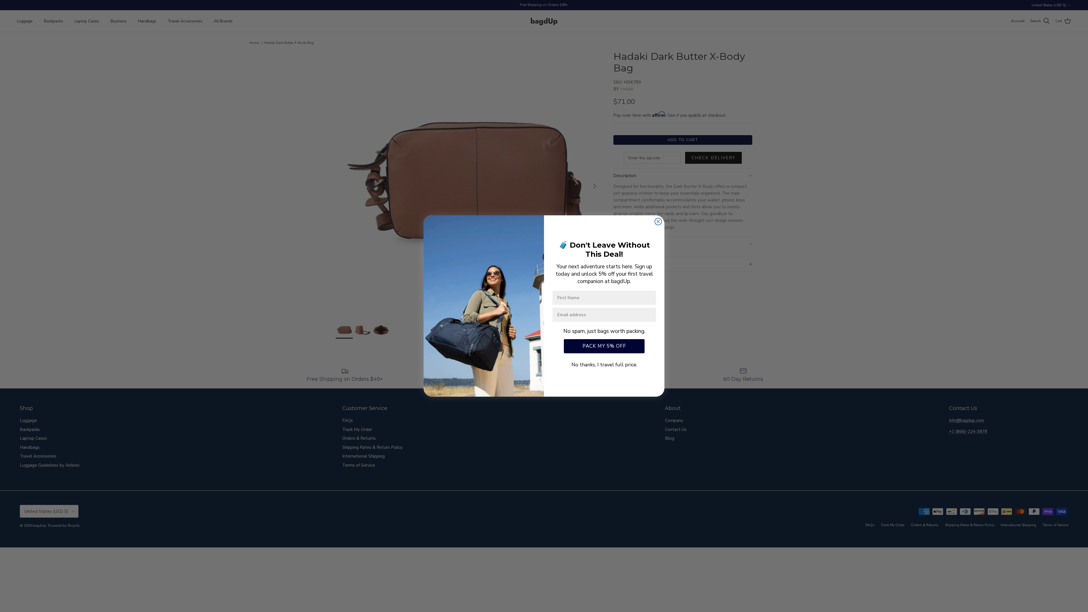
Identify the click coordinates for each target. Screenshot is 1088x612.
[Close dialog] (658, 221)
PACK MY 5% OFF (604, 346)
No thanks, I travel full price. (604, 364)
